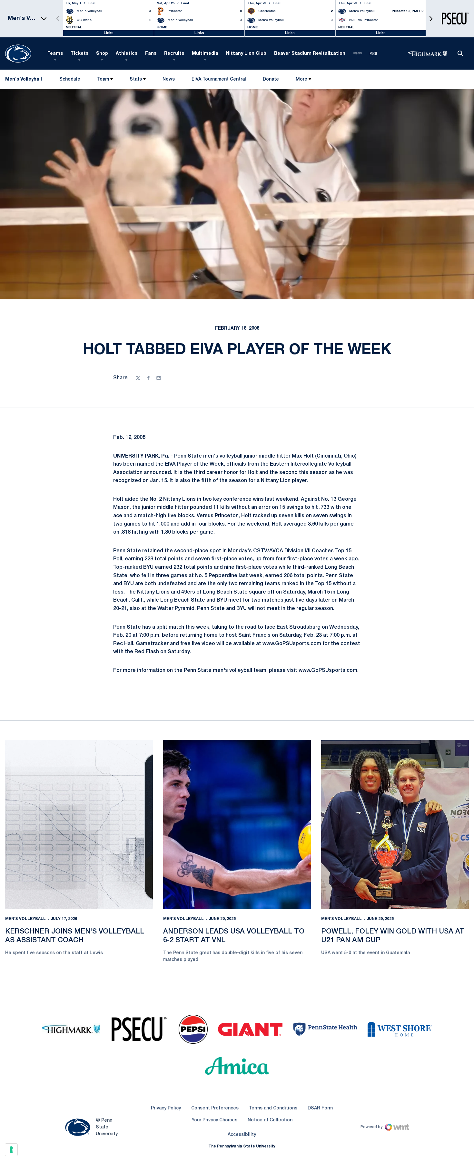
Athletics (126, 54)
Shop (102, 54)
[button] (431, 18)
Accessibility (242, 1134)
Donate (270, 80)
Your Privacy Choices (214, 1120)
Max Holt (303, 456)
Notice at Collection (270, 1120)
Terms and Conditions (273, 1108)
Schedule (69, 79)
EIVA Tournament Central (218, 80)
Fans (150, 54)
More (301, 79)
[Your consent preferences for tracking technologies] (11, 1150)
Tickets (79, 54)
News (169, 79)
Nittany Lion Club (246, 54)
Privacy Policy (166, 1108)
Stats (136, 79)
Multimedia (205, 54)
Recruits (174, 54)
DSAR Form (320, 1108)
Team (103, 79)
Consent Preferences (215, 1108)
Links (109, 33)
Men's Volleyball (25, 919)
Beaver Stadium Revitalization (309, 54)
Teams (55, 54)
